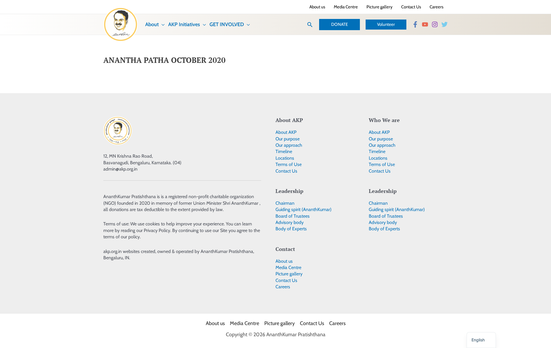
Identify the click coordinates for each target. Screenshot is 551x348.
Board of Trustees (293, 216)
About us (284, 261)
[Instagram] (435, 24)
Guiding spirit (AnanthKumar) (303, 209)
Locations (285, 158)
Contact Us (286, 171)
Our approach (289, 145)
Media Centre (288, 267)
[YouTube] (425, 24)
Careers (283, 286)
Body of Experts (291, 228)
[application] (162, 24)
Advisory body (290, 222)
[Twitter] (444, 24)
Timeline (284, 151)
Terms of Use (289, 164)
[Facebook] (415, 24)
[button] (309, 24)
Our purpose (288, 139)
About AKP (286, 132)
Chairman (285, 203)
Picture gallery (289, 274)
